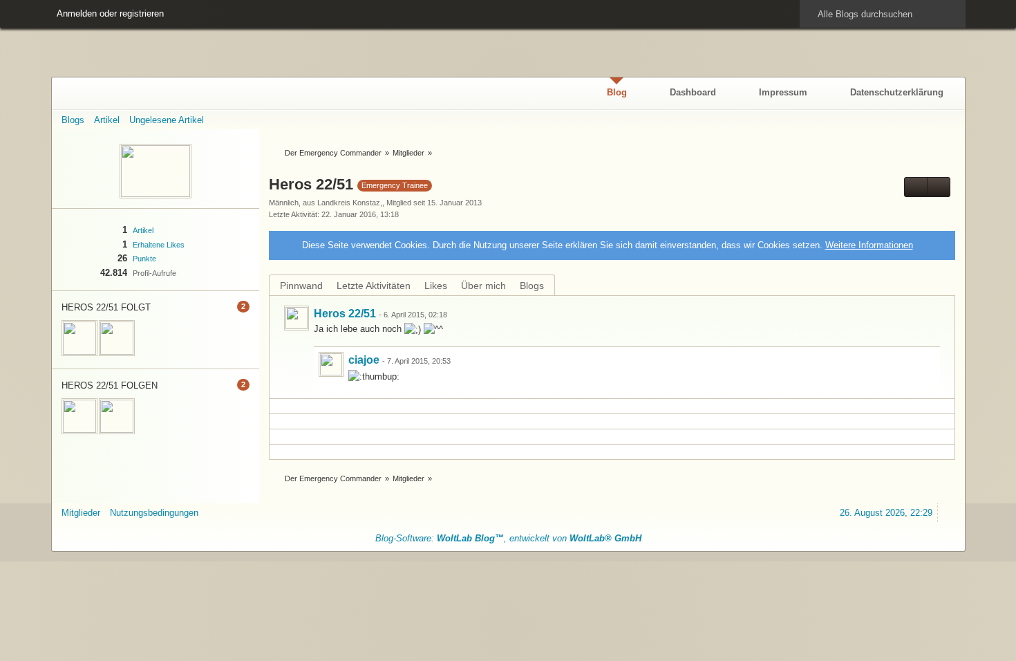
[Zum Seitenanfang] (949, 512)
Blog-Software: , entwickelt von (508, 538)
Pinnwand (301, 285)
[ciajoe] (117, 338)
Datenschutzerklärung (896, 92)
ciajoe (363, 360)
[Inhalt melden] (922, 315)
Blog (617, 92)
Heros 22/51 (345, 313)
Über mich (483, 285)
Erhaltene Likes (159, 245)
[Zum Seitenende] (949, 120)
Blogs (532, 285)
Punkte (144, 258)
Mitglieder (81, 513)
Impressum (783, 92)
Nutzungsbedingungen (154, 513)
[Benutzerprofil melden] (938, 187)
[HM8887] (79, 338)
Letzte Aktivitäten (374, 285)
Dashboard (693, 92)
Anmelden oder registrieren (110, 13)
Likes (435, 285)
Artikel (143, 230)
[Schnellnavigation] (927, 120)
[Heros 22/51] (296, 318)
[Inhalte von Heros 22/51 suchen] (916, 187)
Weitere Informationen (869, 245)
